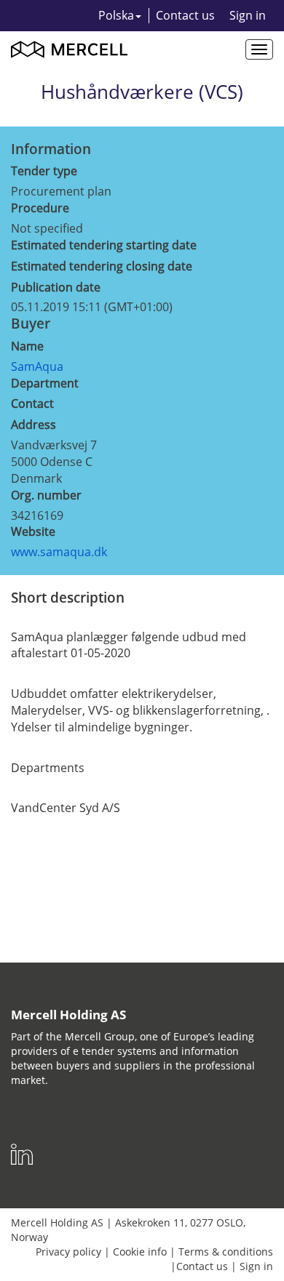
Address (33, 425)
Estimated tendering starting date (104, 245)
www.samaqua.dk (59, 552)
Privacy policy (68, 1251)
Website (33, 531)
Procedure (40, 208)
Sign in (247, 15)
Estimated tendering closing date (101, 266)
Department (45, 383)
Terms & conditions (225, 1251)
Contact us (185, 15)
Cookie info (140, 1251)
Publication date (55, 287)
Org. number (46, 495)
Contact (32, 403)
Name (27, 346)
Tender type (44, 171)
